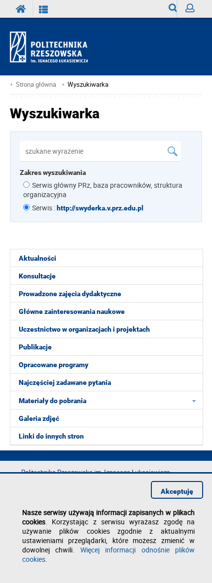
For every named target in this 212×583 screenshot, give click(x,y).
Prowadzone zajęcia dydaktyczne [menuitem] (70, 294)
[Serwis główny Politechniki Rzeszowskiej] (21, 9)
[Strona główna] (53, 47)
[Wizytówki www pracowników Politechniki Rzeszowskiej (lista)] (44, 9)
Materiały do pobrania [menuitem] (52, 401)
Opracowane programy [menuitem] (53, 365)
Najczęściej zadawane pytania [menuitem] (65, 382)
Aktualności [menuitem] (37, 258)
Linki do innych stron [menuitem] (51, 436)
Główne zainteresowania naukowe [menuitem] (72, 311)
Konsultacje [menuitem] (37, 276)
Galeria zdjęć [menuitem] (39, 418)
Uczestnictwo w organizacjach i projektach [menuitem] (84, 329)
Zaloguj (189, 9)
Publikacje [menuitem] (35, 347)
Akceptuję (177, 491)
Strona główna (36, 84)
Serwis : (87, 207)
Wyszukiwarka (169, 9)
